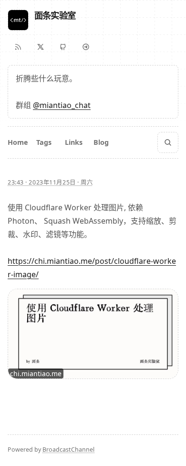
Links (74, 142)
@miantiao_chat (62, 105)
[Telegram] (85, 46)
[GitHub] (62, 46)
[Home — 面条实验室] (18, 20)
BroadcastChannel (68, 449)
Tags (44, 142)
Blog (101, 142)
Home (18, 142)
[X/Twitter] (40, 46)
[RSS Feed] (18, 46)
